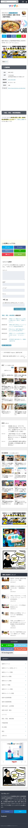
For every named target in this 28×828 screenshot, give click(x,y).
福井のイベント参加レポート (9, 668)
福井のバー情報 (6, 685)
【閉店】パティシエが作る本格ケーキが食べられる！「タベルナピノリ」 (17, 335)
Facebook (7, 811)
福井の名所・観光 (6, 710)
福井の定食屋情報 (6, 697)
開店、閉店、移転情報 (8, 315)
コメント (4, 270)
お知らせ (4, 735)
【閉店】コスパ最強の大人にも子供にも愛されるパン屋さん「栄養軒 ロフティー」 (17, 320)
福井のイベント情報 (7, 672)
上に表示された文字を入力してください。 (13, 302)
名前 (4, 282)
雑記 (3, 731)
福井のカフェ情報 (6, 680)
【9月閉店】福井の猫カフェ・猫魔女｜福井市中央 (17, 340)
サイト (4, 294)
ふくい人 (4, 714)
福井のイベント (6, 663)
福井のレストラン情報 (8, 693)
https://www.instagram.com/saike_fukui (16, 88)
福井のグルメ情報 (6, 676)
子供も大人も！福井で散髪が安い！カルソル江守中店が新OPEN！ (17, 329)
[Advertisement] (14, 181)
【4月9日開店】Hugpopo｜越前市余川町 (12, 352)
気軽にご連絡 (20, 119)
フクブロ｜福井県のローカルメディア (10, 825)
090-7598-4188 (11, 79)
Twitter (20, 811)
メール (4, 288)
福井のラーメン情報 (7, 689)
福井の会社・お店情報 (8, 706)
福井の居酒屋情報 (6, 701)
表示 (6, 61)
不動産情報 (5, 723)
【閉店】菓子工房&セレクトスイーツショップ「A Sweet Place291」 (17, 325)
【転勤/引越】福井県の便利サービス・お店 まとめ (13, 357)
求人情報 (4, 727)
